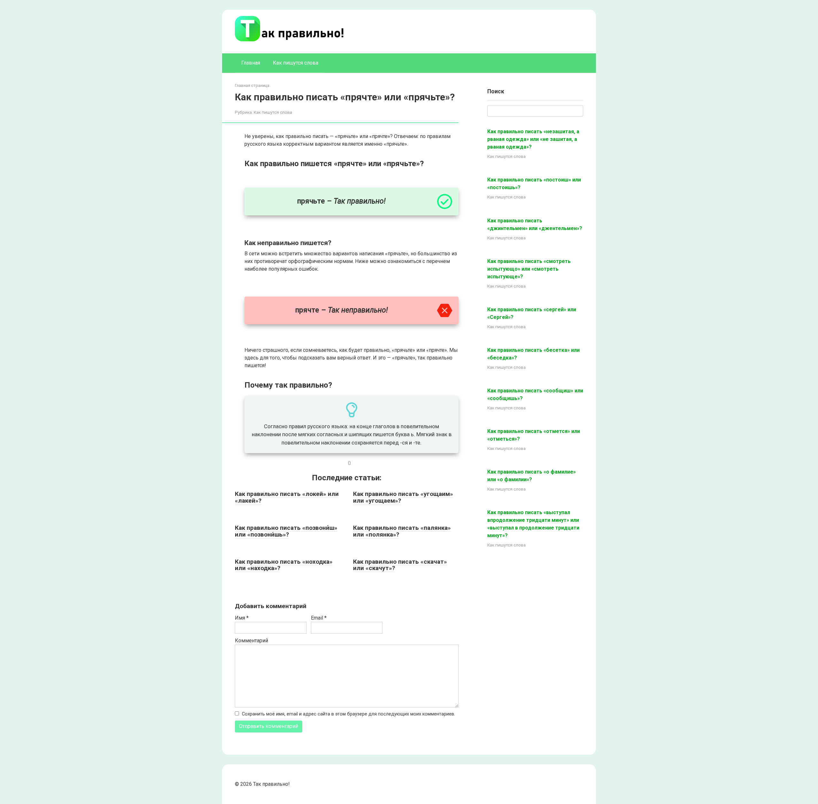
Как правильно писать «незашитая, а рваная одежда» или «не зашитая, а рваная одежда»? (533, 139)
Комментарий (251, 641)
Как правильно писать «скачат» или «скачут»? (400, 565)
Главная (250, 63)
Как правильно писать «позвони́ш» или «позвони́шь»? (286, 531)
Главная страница (252, 85)
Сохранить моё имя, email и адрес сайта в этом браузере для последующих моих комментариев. (348, 714)
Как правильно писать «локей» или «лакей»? (287, 497)
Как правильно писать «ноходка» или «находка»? (284, 565)
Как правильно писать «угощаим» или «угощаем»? (403, 497)
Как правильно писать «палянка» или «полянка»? (402, 531)
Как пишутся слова (295, 63)
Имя (242, 618)
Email (319, 618)
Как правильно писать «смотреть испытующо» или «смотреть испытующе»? (529, 269)
